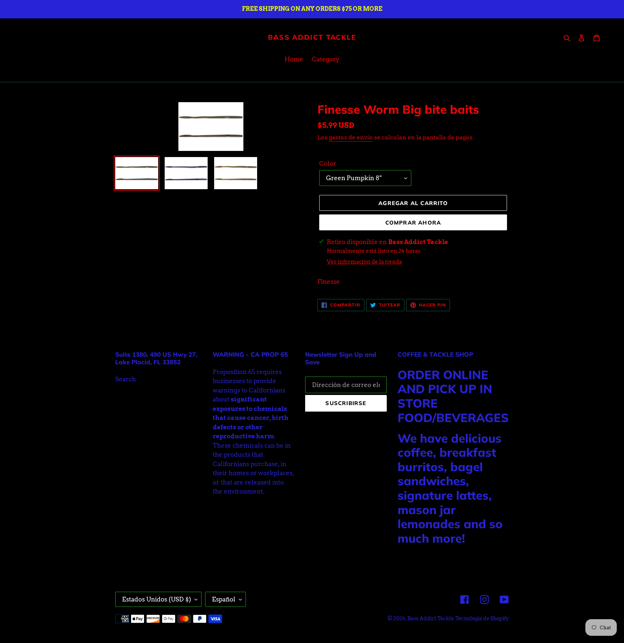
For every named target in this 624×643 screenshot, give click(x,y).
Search (125, 379)
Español (223, 599)
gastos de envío (351, 137)
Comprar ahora (413, 222)
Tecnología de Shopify (482, 618)
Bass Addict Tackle (312, 37)
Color (327, 163)
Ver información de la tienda (364, 261)
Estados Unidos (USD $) (156, 599)
